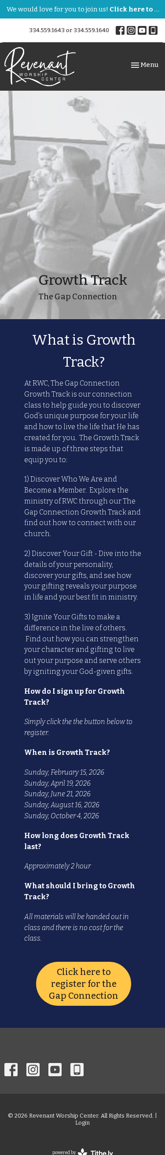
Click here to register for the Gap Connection (83, 984)
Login (82, 1122)
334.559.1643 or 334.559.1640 (69, 30)
